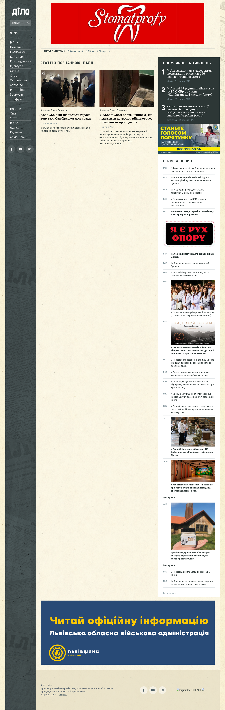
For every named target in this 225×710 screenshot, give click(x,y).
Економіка (17, 52)
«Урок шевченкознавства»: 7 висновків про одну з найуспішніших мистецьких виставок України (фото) (188, 111)
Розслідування (20, 61)
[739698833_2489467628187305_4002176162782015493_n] (127, 43)
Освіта (14, 71)
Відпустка (104, 51)
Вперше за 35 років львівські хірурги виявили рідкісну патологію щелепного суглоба (191, 180)
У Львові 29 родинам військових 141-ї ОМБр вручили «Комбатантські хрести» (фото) (190, 91)
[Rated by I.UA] (208, 690)
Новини (15, 109)
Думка (14, 128)
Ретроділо (17, 90)
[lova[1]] (128, 663)
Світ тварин (18, 80)
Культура (16, 66)
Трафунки (17, 99)
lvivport (63, 694)
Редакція (16, 132)
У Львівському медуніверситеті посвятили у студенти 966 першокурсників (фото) (189, 73)
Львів (14, 33)
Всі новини (169, 593)
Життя (14, 38)
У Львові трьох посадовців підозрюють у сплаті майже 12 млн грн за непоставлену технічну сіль (192, 409)
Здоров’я (16, 94)
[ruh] (189, 246)
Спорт (14, 76)
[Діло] (20, 11)
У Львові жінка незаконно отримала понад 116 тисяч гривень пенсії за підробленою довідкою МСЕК (192, 363)
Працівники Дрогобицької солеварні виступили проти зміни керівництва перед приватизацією (190, 555)
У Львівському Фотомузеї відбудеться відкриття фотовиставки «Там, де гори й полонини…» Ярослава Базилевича (192, 350)
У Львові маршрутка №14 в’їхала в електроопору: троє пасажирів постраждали (188, 202)
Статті (14, 113)
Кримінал (17, 57)
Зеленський (76, 51)
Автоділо (16, 85)
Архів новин (19, 137)
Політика (16, 47)
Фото (13, 118)
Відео (14, 123)
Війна (14, 42)
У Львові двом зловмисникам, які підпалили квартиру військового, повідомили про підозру (125, 118)
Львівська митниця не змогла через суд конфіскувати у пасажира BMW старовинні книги (192, 397)
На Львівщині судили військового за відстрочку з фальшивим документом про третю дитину (192, 384)
